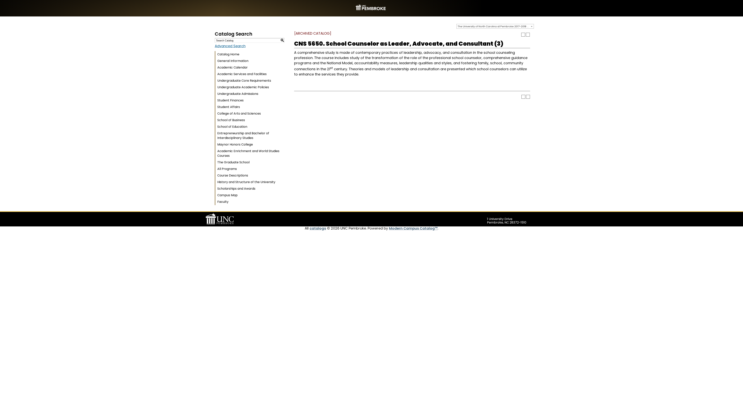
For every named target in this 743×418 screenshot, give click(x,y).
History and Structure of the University (246, 182)
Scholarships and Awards (236, 188)
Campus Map (227, 195)
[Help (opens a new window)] (528, 35)
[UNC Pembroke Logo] (227, 218)
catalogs (318, 228)
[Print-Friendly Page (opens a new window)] (523, 35)
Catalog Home (228, 54)
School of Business (231, 120)
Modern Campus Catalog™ (413, 228)
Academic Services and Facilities (242, 74)
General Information (232, 61)
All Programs (227, 169)
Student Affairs (228, 107)
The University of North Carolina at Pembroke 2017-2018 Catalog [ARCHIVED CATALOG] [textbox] (496, 26)
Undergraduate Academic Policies (243, 87)
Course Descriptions (232, 175)
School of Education (232, 126)
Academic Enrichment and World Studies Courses (248, 153)
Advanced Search (230, 46)
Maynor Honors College (235, 144)
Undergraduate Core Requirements (244, 80)
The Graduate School (233, 162)
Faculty (223, 202)
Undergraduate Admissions (237, 94)
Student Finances (230, 100)
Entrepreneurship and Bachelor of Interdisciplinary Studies (243, 135)
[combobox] (495, 26)
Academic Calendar (232, 67)
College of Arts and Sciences (239, 113)
